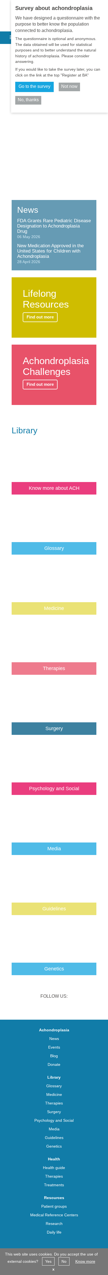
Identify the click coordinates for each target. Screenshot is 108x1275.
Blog (54, 1056)
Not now (69, 86)
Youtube (75, 1007)
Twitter (47, 1007)
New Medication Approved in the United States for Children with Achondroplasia (50, 251)
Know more (85, 1261)
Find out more (40, 317)
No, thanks (28, 99)
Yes (48, 1261)
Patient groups (54, 1206)
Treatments (54, 1185)
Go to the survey (34, 86)
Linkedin (32, 1007)
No (63, 1261)
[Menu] (11, 35)
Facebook (61, 1007)
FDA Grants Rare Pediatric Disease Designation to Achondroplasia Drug (54, 226)
